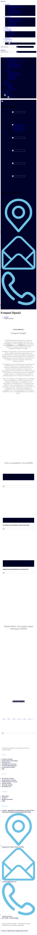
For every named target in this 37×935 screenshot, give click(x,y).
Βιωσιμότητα (12, 9)
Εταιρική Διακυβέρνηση (15, 12)
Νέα (10, 15)
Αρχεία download (13, 35)
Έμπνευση (8, 29)
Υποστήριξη (8, 30)
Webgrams (20, 925)
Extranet (11, 33)
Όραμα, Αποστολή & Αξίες (16, 7)
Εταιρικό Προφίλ (13, 6)
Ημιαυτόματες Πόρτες (15, 19)
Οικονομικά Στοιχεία (14, 13)
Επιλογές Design (13, 24)
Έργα (6, 27)
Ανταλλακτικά (12, 26)
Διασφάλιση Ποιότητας (15, 10)
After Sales (12, 32)
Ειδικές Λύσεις (13, 22)
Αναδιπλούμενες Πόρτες (15, 21)
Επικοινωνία (8, 39)
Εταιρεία (7, 4)
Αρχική (6, 317)
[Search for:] (9, 46)
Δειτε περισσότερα (18, 701)
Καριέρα (7, 38)
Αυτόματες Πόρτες (14, 18)
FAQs (10, 36)
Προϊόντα (7, 16)
